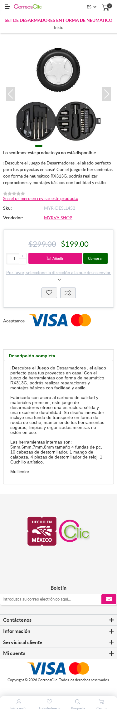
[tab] (32, 356)
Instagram (65, 574)
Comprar (95, 258)
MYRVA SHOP (58, 217)
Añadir (58, 258)
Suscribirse (108, 599)
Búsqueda (78, 708)
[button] (10, 94)
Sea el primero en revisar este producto (40, 198)
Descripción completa (32, 355)
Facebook (51, 574)
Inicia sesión (18, 708)
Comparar (68, 293)
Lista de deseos (49, 293)
